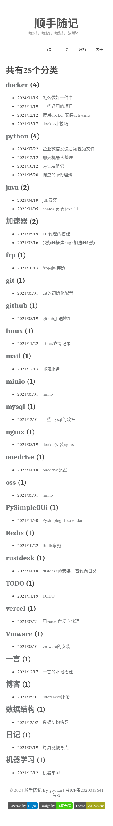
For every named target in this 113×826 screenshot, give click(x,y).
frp (10, 255)
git (10, 280)
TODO (15, 583)
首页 (48, 49)
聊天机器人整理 (58, 157)
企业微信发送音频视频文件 (69, 148)
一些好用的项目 (58, 106)
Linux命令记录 (57, 343)
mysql (15, 406)
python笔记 (53, 166)
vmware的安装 (56, 646)
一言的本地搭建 (58, 672)
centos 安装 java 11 (61, 208)
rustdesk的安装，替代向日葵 (70, 571)
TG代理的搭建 (56, 234)
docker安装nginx (58, 444)
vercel (15, 608)
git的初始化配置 (58, 293)
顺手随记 (56, 23)
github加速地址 (57, 318)
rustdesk (20, 558)
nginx (15, 432)
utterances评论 (56, 697)
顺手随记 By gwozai (43, 790)
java (12, 187)
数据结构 (20, 709)
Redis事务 (52, 545)
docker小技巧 (55, 123)
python (17, 136)
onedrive (20, 457)
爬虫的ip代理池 (57, 174)
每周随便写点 (56, 747)
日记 (13, 735)
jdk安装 (50, 200)
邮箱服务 (51, 369)
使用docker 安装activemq (66, 115)
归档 (82, 49)
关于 (99, 49)
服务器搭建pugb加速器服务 (69, 242)
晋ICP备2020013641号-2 (78, 792)
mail (13, 356)
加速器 (17, 221)
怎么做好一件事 (58, 97)
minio (15, 381)
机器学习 (20, 760)
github (16, 305)
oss (11, 482)
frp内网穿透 (54, 268)
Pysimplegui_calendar (63, 520)
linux (14, 331)
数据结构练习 (56, 722)
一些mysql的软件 (59, 419)
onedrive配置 (55, 470)
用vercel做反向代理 (61, 621)
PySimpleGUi (27, 507)
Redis (15, 533)
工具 (65, 49)
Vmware (19, 634)
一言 (13, 659)
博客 (13, 684)
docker (17, 84)
